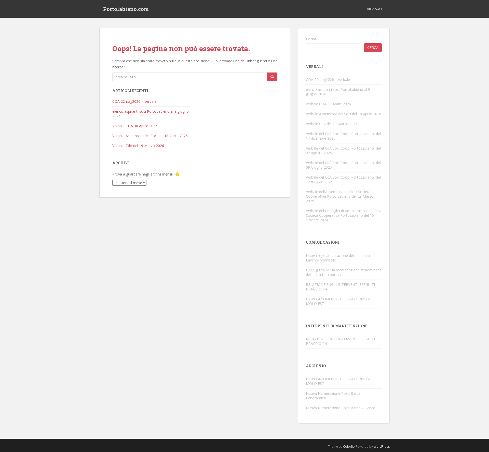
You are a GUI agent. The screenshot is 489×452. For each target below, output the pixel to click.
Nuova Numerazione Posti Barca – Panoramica (334, 395)
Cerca (311, 38)
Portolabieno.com (126, 9)
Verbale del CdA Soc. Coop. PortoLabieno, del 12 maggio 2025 (343, 179)
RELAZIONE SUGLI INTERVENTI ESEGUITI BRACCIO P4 (340, 286)
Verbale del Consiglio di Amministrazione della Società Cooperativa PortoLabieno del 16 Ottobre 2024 (343, 215)
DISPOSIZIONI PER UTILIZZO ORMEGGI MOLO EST (339, 301)
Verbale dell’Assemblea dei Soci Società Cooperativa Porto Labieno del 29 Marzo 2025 (339, 196)
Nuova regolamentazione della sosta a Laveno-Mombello (338, 258)
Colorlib (349, 446)
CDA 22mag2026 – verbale (134, 101)
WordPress (382, 446)
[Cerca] (272, 76)
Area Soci (374, 9)
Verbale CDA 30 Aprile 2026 (134, 125)
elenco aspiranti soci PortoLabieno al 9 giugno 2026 (150, 113)
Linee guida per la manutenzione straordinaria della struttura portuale (344, 272)
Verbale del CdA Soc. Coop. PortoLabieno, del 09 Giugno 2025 (343, 165)
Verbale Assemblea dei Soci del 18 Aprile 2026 (150, 135)
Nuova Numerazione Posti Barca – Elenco (340, 407)
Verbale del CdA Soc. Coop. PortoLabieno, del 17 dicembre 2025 (343, 136)
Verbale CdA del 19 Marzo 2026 (138, 145)
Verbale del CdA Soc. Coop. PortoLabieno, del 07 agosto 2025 (343, 150)
